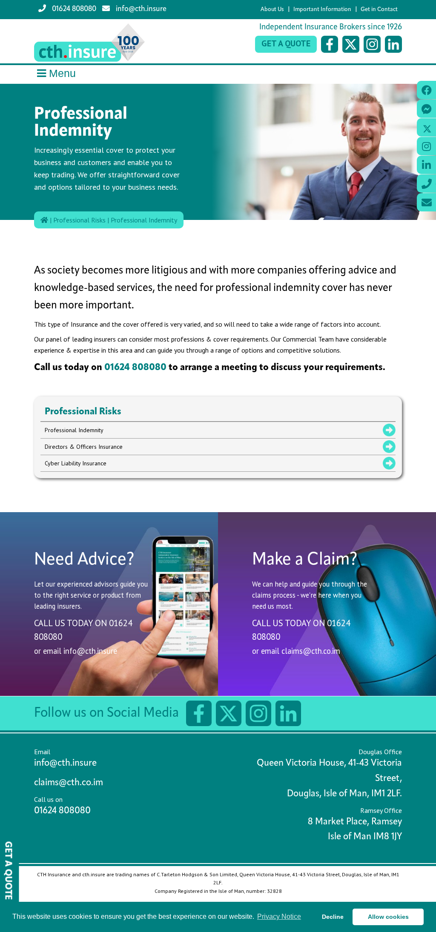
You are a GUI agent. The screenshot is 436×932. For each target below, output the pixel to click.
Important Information (322, 9)
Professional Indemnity (144, 220)
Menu (62, 73)
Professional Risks (79, 220)
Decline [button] (333, 916)
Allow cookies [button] (388, 916)
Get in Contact (379, 9)
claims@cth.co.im (310, 651)
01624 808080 (73, 9)
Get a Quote (285, 43)
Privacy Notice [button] (279, 916)
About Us (272, 9)
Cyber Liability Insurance (75, 463)
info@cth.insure (140, 9)
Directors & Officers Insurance (84, 446)
